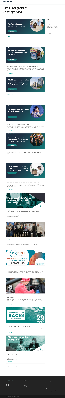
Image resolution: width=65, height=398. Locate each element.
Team (40, 2)
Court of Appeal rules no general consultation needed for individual (23, 182)
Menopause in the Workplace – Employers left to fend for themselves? (23, 211)
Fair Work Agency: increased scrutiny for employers (18, 37)
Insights (54, 2)
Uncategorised (9, 36)
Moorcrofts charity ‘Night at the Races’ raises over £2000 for (21, 241)
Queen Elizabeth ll (11, 297)
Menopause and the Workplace (14, 354)
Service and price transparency (52, 390)
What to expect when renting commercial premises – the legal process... (23, 95)
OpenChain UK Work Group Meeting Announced (17, 269)
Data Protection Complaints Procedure (51, 391)
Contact (59, 2)
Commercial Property (10, 94)
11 (18, 366)
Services (35, 2)
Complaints (44, 391)
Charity (49, 2)
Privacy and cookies (44, 390)
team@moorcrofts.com (9, 380)
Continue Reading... (10, 73)
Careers (44, 2)
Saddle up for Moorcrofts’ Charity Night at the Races (19, 326)
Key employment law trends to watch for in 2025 (18, 124)
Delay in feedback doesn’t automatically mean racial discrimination (22, 66)
